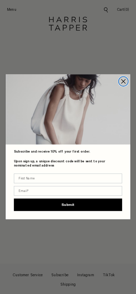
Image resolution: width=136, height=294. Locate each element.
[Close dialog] (123, 81)
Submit (67, 205)
